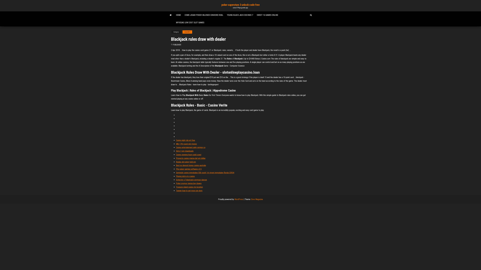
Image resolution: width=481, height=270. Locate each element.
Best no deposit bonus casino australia (191, 165)
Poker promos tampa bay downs (189, 183)
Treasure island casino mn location (189, 187)
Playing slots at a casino (185, 176)
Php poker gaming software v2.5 (189, 169)
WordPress (238, 199)
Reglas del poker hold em (186, 162)
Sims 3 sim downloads (185, 151)
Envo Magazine (257, 199)
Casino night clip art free (185, 140)
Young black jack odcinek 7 (240, 15)
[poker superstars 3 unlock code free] (170, 15)
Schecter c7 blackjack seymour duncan (191, 180)
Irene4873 (187, 32)
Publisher (177, 45)
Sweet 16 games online (267, 15)
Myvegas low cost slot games (190, 22)
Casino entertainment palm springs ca (190, 147)
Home (178, 15)
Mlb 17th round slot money (186, 144)
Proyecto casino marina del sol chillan (190, 158)
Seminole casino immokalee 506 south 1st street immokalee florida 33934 (205, 173)
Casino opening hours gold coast (188, 155)
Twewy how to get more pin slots (189, 191)
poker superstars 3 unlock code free (240, 4)
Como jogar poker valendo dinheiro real (204, 15)
